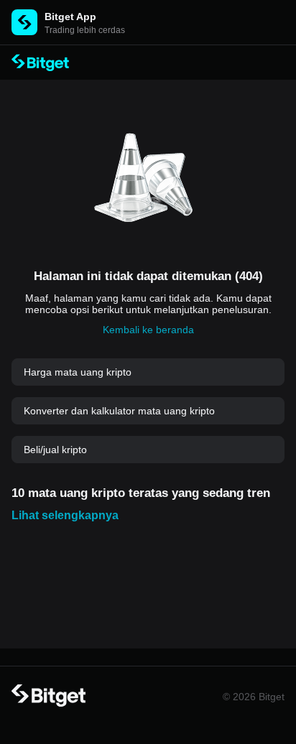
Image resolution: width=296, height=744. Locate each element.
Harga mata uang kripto (77, 372)
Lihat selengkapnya (65, 515)
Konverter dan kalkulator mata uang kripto (119, 411)
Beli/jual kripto (55, 449)
